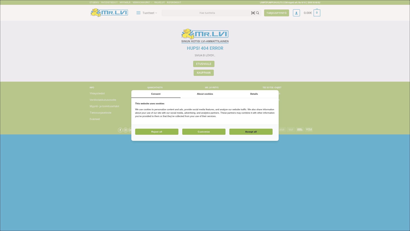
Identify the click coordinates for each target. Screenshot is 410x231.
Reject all (156, 131)
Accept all (251, 131)
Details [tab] (254, 94)
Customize (204, 131)
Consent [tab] (155, 94)
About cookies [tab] (205, 94)
